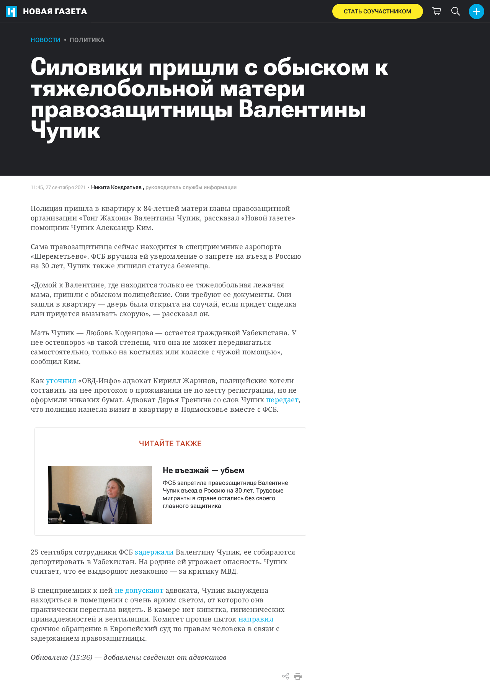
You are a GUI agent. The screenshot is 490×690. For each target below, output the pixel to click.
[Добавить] (476, 11)
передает (282, 399)
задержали (153, 551)
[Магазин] (436, 11)
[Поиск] (455, 11)
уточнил (61, 380)
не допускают (139, 590)
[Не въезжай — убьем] (170, 481)
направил (255, 618)
